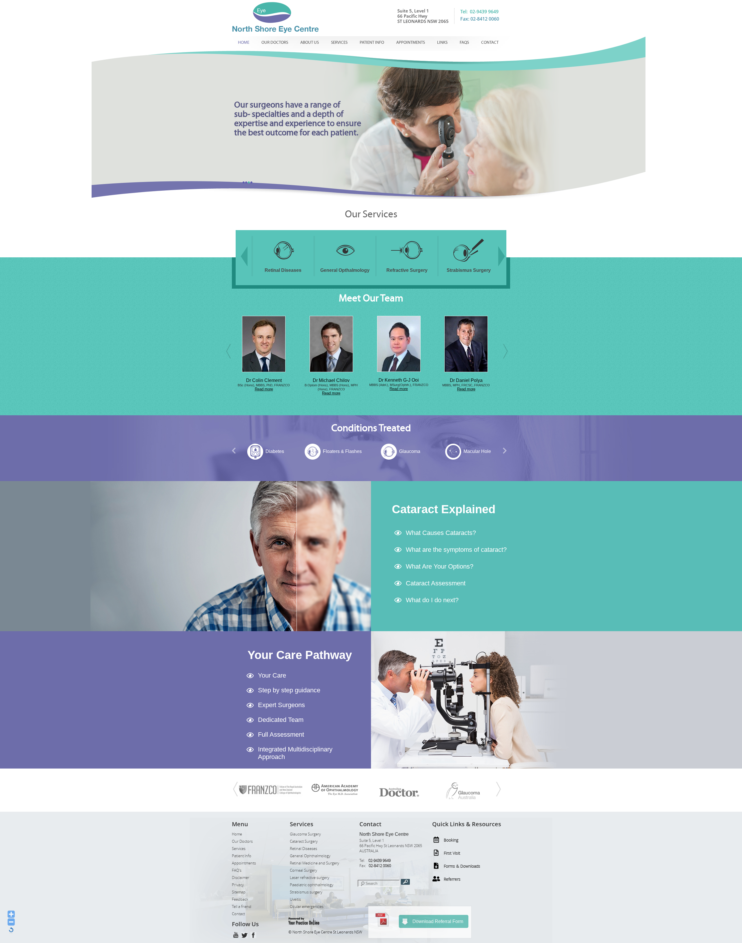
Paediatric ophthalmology (311, 884)
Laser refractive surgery (309, 877)
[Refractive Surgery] (345, 263)
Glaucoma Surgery (305, 834)
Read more (264, 393)
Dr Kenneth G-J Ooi (331, 380)
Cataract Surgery (304, 841)
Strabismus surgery (306, 892)
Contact (490, 42)
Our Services (371, 214)
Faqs (464, 42)
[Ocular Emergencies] (469, 263)
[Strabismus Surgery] (407, 263)
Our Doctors (274, 42)
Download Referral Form (437, 921)
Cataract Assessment (435, 583)
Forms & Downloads (462, 866)
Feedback (240, 899)
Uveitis (295, 899)
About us (309, 42)
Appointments (410, 42)
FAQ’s (236, 870)
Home (243, 42)
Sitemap (238, 892)
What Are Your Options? (439, 566)
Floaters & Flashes (274, 451)
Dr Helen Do (466, 380)
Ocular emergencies (306, 906)
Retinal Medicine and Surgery (314, 863)
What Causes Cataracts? (441, 532)
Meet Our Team (371, 298)
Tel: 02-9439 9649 (479, 11)
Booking (451, 840)
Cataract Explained (443, 509)
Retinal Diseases (303, 848)
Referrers (452, 879)
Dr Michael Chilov (263, 380)
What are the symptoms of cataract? (456, 549)
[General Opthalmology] (283, 263)
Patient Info (372, 42)
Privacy (238, 884)
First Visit (452, 853)
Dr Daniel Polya (398, 380)
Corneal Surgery (303, 870)
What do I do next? (432, 600)
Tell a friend (241, 906)
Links (442, 42)
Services (339, 42)
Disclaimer (240, 877)
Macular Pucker (477, 451)
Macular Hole (409, 451)
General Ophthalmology (310, 855)
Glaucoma (342, 451)
